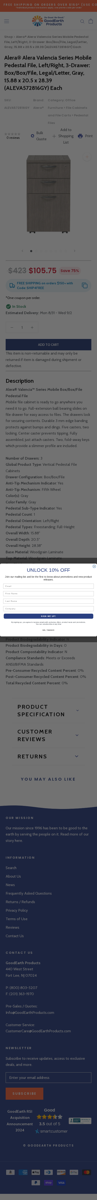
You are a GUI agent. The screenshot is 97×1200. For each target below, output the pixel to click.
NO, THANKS (48, 630)
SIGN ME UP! (48, 616)
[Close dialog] (94, 566)
